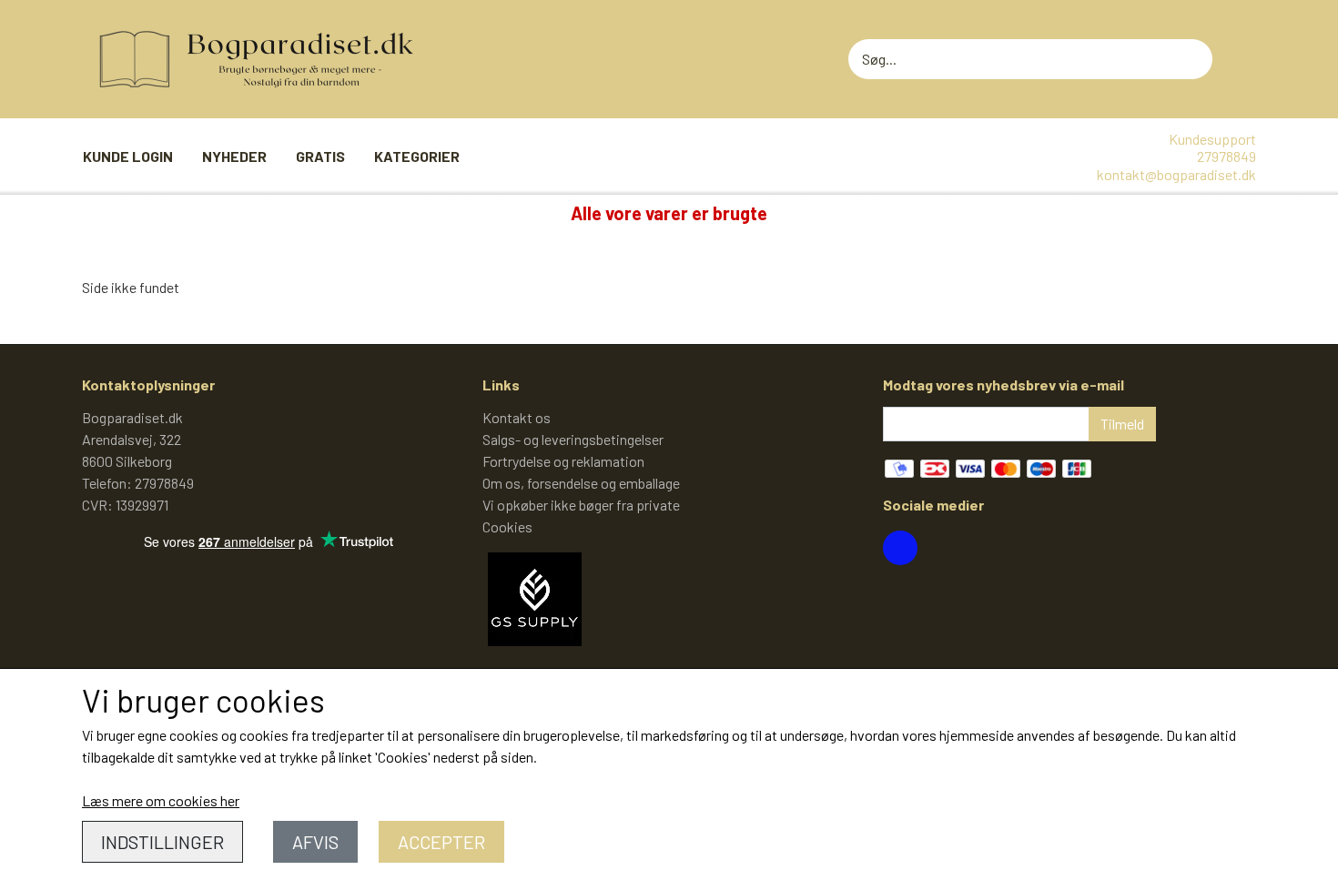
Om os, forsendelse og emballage (581, 482)
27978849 (1226, 156)
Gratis (320, 156)
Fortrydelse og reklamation (563, 461)
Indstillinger (162, 842)
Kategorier (417, 156)
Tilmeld (1122, 423)
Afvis (315, 842)
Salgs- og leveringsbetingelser (573, 439)
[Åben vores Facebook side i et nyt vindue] (900, 548)
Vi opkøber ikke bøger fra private (581, 504)
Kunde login (128, 156)
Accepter (441, 842)
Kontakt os (516, 417)
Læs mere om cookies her (160, 800)
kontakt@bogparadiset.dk (1176, 174)
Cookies (507, 526)
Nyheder (234, 156)
